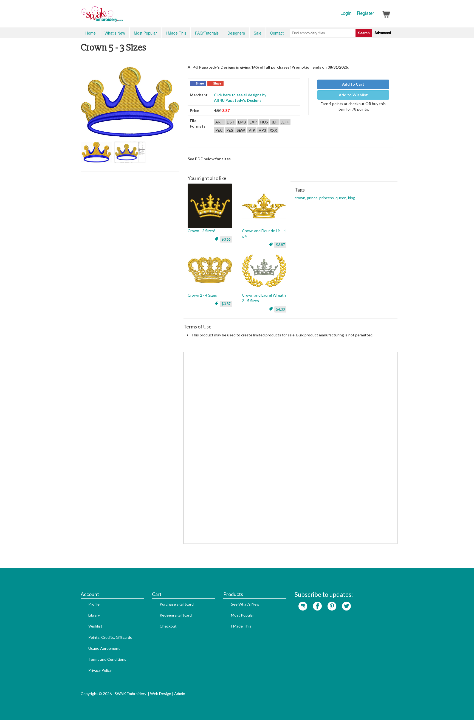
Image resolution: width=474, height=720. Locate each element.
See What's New (245, 604)
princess (326, 197)
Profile (94, 604)
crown (300, 197)
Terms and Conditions (107, 659)
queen (340, 197)
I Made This (176, 33)
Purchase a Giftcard (177, 604)
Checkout (168, 626)
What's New (115, 33)
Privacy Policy (100, 670)
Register (365, 13)
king (351, 197)
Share (200, 83)
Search (364, 32)
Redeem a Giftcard (176, 615)
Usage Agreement (104, 648)
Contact (277, 33)
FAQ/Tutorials (207, 33)
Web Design (160, 693)
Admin (179, 693)
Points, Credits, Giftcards (110, 637)
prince (312, 197)
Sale (257, 33)
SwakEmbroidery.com (122, 16)
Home (90, 33)
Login (345, 13)
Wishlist (95, 626)
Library (94, 615)
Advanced (382, 32)
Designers (236, 33)
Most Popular (145, 33)
